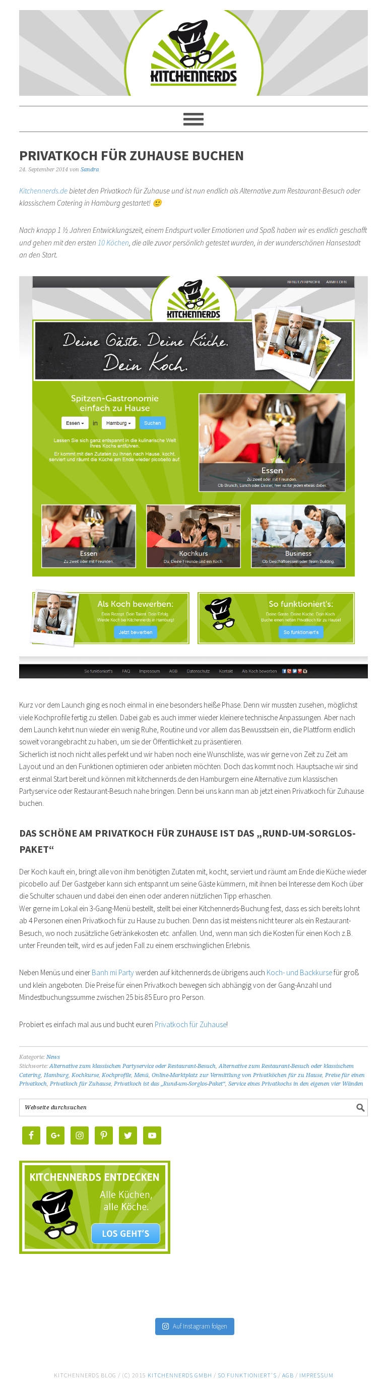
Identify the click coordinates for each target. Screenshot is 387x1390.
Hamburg (56, 1075)
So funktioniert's (247, 1375)
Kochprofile (116, 1075)
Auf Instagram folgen (200, 1326)
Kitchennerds (193, 61)
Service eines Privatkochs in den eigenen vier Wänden (295, 1084)
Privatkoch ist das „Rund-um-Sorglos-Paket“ (169, 1084)
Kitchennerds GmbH (180, 1375)
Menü (141, 1075)
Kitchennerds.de (43, 191)
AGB (288, 1375)
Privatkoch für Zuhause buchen (131, 155)
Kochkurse (85, 1075)
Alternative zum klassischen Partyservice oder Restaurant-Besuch (132, 1066)
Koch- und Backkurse (299, 972)
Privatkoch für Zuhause (190, 1024)
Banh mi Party (113, 972)
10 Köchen (113, 242)
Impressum (316, 1375)
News (53, 1057)
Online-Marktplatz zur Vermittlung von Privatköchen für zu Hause (237, 1075)
